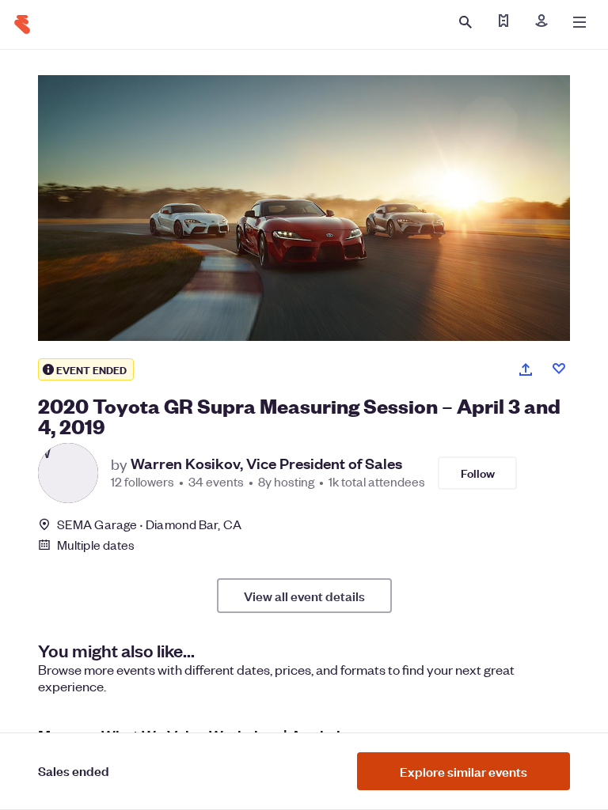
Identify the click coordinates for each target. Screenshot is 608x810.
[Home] (22, 24)
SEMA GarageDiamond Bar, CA (149, 524)
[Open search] (465, 22)
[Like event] (559, 369)
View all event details (304, 595)
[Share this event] (526, 369)
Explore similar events (463, 771)
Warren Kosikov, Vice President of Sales (266, 463)
